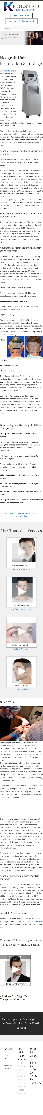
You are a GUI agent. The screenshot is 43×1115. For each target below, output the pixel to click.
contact (20, 921)
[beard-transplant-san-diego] (21, 658)
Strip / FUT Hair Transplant (21, 609)
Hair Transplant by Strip (22, 1066)
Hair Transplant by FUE (22, 1076)
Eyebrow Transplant (21, 649)
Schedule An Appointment (21, 21)
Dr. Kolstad (4, 71)
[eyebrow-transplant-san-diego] (21, 618)
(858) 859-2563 (21, 16)
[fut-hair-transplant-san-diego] (21, 578)
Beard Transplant (21, 689)
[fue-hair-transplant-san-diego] (21, 538)
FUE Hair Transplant (21, 569)
